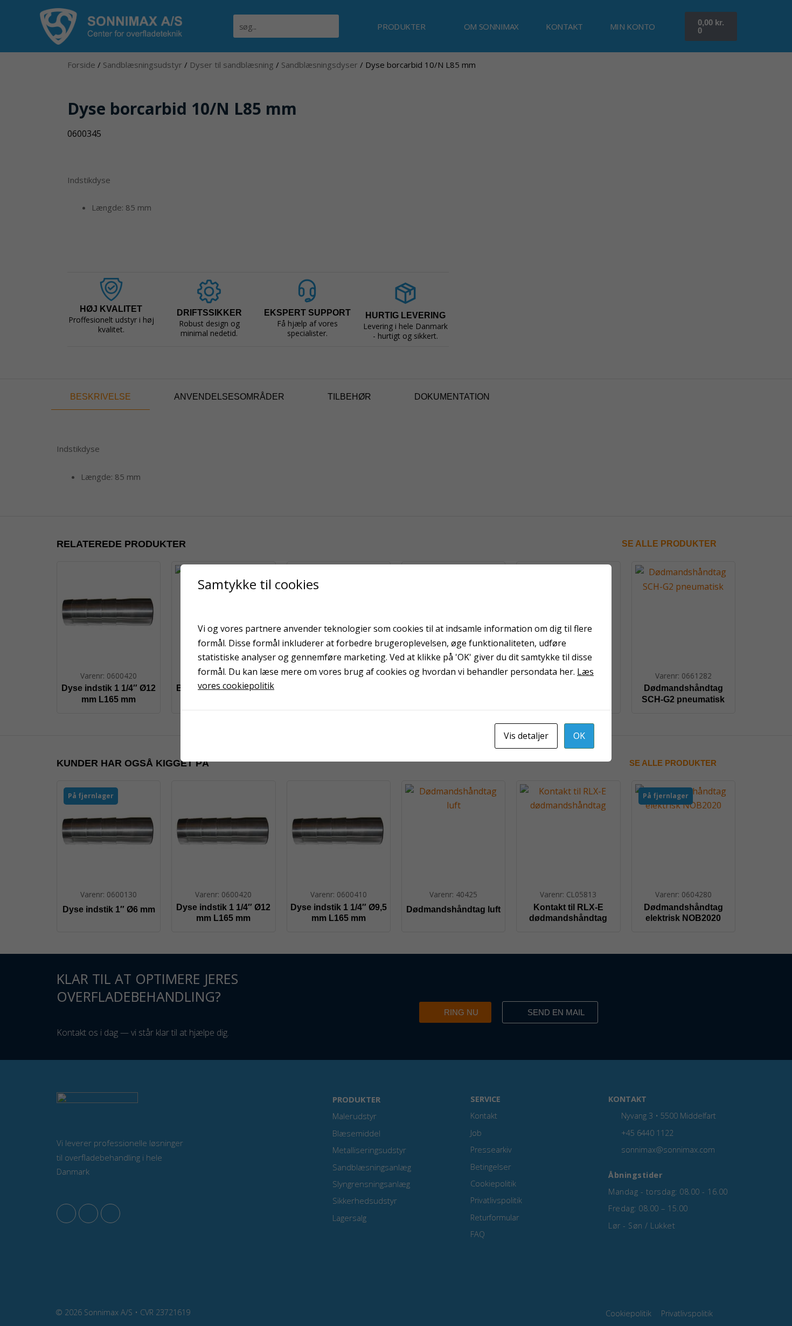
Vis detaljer (526, 736)
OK (579, 736)
